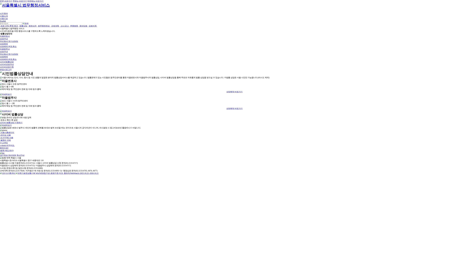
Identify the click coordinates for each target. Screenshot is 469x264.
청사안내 (20, 155)
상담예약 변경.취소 (8, 46)
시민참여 (4, 13)
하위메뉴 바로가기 (35, 1)
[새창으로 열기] (8, 173)
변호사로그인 (6, 70)
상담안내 (4, 39)
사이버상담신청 (7, 67)
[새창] (57, 173)
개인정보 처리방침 (8, 155)
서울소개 (4, 16)
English (3, 21)
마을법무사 (5, 49)
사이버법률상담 (7, 62)
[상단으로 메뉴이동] (2, 153)
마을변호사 (5, 36)
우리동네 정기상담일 (9, 41)
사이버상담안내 (7, 64)
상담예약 (4, 44)
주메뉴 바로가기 (20, 1)
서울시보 (4, 19)
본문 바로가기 (6, 1)
